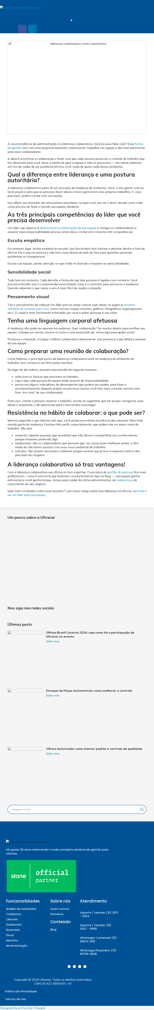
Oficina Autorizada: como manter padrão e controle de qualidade (94, 749)
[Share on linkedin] (32, 29)
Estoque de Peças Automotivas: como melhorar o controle (89, 690)
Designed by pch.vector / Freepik (22, 1008)
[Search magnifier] (142, 809)
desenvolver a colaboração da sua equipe (68, 228)
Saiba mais (52, 641)
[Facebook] (79, 966)
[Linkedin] (74, 966)
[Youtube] (84, 966)
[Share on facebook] (22, 29)
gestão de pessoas (120, 472)
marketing (123, 480)
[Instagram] (69, 966)
